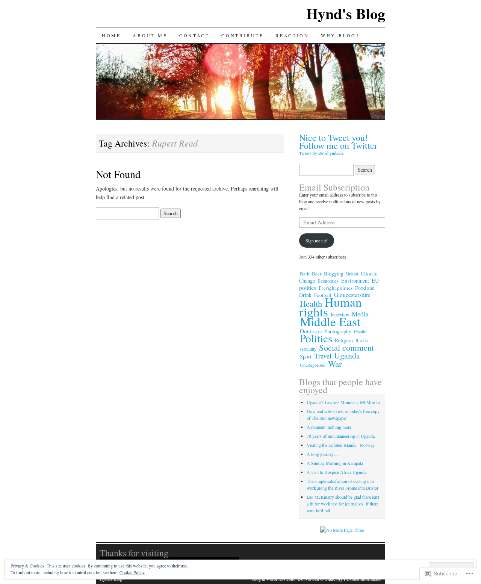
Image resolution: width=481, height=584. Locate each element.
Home (111, 35)
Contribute (242, 35)
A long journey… (322, 454)
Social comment (346, 347)
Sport (306, 356)
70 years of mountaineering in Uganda (341, 436)
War (335, 363)
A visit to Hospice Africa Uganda (336, 472)
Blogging (333, 273)
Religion (344, 340)
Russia (361, 340)
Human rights (330, 307)
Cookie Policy (132, 572)
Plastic (360, 331)
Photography (337, 331)
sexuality (308, 349)
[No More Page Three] (342, 530)
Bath (304, 273)
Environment (355, 280)
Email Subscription (334, 187)
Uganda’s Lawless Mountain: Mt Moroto (343, 402)
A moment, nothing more (329, 427)
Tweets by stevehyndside (321, 153)
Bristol (352, 274)
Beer (316, 273)
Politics (316, 338)
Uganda (347, 355)
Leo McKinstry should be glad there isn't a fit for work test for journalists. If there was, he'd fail (343, 503)
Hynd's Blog (345, 13)
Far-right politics (335, 287)
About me (150, 35)
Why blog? (340, 35)
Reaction (292, 35)
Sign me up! (316, 241)
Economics (328, 281)
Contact (194, 35)
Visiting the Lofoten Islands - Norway (341, 445)
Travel (322, 355)
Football (322, 295)
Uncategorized (312, 365)
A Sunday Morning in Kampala (335, 463)
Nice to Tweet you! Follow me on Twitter (338, 141)
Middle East (330, 321)
